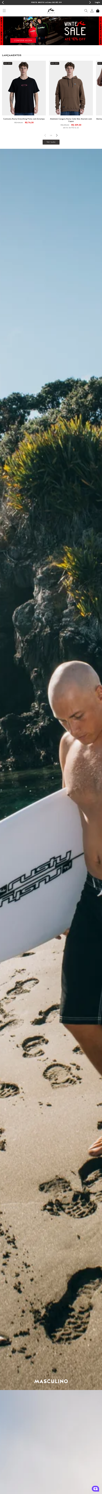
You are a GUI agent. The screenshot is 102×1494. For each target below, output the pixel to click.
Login (97, 2)
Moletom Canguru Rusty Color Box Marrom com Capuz (71, 120)
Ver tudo (51, 142)
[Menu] (4, 10)
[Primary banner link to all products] (51, 30)
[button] (86, 10)
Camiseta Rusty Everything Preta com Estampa (24, 119)
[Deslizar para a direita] (57, 135)
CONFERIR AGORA (23, 40)
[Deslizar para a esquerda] (45, 135)
